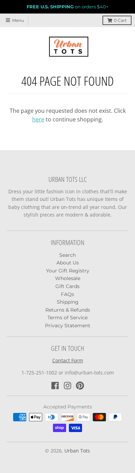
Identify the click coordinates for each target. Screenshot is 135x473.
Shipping (68, 302)
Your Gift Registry (67, 271)
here (38, 119)
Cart (120, 20)
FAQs (67, 294)
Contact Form (67, 360)
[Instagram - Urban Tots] (67, 385)
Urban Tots (77, 450)
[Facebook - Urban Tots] (55, 385)
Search (67, 255)
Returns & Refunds (67, 310)
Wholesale (67, 278)
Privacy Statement (67, 325)
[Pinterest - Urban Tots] (80, 385)
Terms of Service (67, 317)
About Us (67, 263)
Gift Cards (67, 286)
